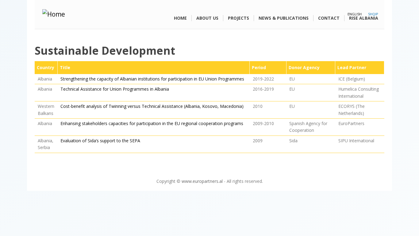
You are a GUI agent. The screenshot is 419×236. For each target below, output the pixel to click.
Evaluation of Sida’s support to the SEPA (100, 141)
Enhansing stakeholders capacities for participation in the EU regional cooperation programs (151, 123)
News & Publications (284, 18)
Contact (329, 18)
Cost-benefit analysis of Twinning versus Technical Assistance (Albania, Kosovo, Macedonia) (152, 106)
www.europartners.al (202, 181)
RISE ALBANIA (363, 18)
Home (180, 18)
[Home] (92, 14)
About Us (207, 18)
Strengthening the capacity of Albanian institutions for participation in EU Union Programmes (152, 79)
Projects (238, 18)
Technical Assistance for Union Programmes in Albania (114, 89)
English (355, 14)
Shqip (373, 14)
